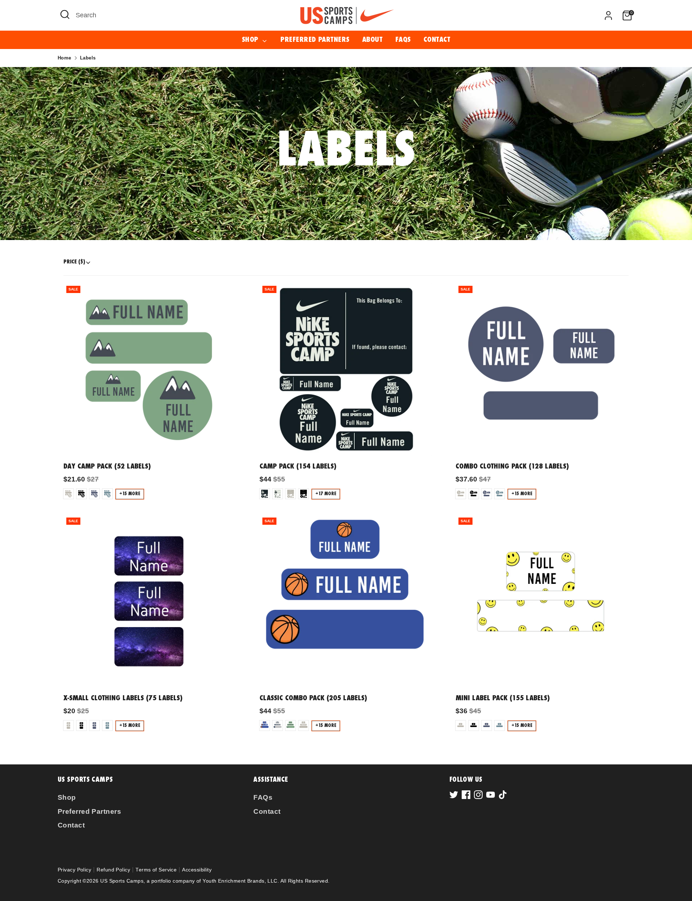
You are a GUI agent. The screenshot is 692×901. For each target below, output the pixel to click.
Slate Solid (107, 494)
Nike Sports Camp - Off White (277, 494)
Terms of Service (156, 870)
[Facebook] (466, 794)
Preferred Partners (314, 40)
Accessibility (197, 870)
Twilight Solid (94, 494)
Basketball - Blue (265, 725)
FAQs (403, 40)
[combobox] (177, 15)
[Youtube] (490, 794)
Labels (88, 58)
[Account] (608, 15)
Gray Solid (68, 494)
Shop (251, 40)
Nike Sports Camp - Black (265, 494)
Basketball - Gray (277, 725)
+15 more (129, 494)
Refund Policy (113, 870)
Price (74, 262)
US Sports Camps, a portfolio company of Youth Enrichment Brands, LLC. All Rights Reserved (214, 881)
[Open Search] (65, 14)
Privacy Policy (74, 870)
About (372, 40)
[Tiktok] (502, 794)
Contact (436, 40)
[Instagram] (478, 794)
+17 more (325, 494)
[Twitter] (453, 794)
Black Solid (81, 494)
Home (64, 58)
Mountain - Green (290, 725)
